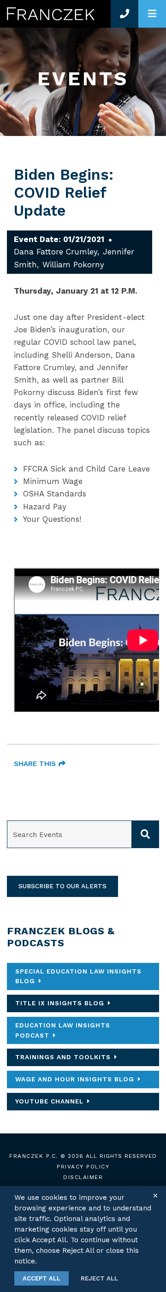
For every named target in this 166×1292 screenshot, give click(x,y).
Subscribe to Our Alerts (62, 886)
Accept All (41, 1278)
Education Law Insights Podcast (62, 1030)
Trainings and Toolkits (63, 1057)
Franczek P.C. (33, 1156)
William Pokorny (73, 264)
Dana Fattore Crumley (55, 251)
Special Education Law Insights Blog (78, 976)
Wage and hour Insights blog (74, 1079)
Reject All (99, 1278)
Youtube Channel (49, 1101)
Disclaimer (83, 1177)
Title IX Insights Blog (59, 1003)
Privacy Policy (83, 1166)
